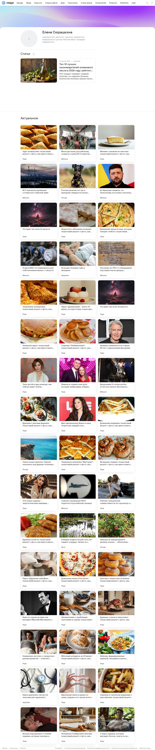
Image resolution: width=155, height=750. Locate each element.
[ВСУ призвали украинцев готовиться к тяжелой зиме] (39, 182)
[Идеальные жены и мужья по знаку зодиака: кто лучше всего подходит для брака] (77, 686)
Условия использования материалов (124, 748)
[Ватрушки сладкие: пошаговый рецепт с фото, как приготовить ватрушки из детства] (116, 454)
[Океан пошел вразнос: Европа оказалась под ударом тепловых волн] (39, 454)
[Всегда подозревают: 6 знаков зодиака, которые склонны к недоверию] (39, 725)
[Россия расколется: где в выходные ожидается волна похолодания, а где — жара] (77, 182)
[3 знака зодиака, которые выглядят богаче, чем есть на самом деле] (116, 725)
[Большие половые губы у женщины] (77, 260)
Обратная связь (145, 748)
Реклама (23, 748)
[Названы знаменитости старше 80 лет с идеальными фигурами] (116, 337)
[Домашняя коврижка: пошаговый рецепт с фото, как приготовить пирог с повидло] (116, 415)
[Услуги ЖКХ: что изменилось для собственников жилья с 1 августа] (39, 260)
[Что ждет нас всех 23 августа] (116, 298)
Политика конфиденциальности (98, 748)
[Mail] (3, 3)
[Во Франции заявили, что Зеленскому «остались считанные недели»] (116, 182)
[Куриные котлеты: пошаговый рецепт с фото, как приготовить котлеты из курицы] (39, 531)
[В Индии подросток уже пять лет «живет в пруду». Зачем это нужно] (77, 531)
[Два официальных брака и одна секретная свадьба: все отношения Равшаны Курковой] (77, 415)
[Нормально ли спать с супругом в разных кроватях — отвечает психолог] (39, 648)
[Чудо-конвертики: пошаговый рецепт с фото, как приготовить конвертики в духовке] (39, 143)
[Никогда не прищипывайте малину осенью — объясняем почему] (116, 531)
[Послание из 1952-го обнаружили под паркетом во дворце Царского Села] (116, 260)
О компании (13, 748)
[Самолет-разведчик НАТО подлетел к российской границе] (77, 492)
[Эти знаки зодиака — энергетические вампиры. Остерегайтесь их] (39, 492)
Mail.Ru (5, 748)
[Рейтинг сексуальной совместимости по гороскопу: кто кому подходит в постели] (116, 492)
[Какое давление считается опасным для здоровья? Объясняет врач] (39, 686)
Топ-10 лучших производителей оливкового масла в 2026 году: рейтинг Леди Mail (76, 67)
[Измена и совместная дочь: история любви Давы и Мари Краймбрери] (77, 376)
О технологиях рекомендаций (74, 748)
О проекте (58, 748)
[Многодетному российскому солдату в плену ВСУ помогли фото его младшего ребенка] (77, 143)
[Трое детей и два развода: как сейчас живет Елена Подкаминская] (39, 376)
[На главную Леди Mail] (9, 3)
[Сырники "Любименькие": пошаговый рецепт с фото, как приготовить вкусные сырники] (77, 337)
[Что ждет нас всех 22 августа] (39, 221)
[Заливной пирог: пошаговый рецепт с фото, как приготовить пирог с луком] (39, 337)
